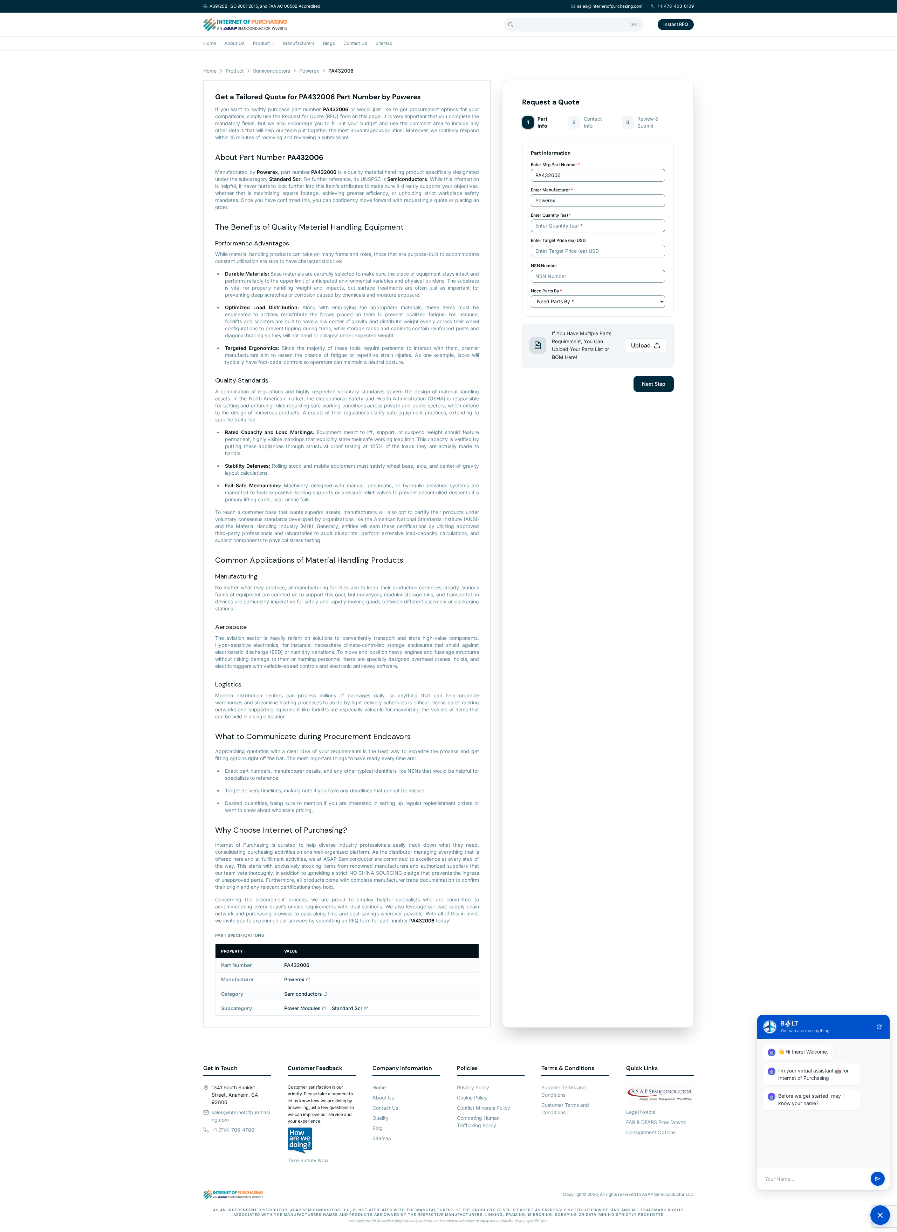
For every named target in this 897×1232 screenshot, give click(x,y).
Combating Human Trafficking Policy (478, 1121)
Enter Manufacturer (552, 189)
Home (209, 43)
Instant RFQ (675, 24)
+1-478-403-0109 (675, 6)
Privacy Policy (473, 1087)
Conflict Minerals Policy (483, 1108)
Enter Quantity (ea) (551, 215)
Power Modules (302, 1008)
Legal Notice (640, 1112)
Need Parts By (546, 290)
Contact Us (355, 43)
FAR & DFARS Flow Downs (656, 1122)
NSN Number (544, 265)
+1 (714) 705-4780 (233, 1130)
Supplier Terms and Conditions (563, 1091)
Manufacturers (299, 43)
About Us (234, 43)
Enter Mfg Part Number (555, 164)
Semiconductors (271, 71)
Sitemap (384, 43)
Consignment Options (651, 1132)
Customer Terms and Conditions (565, 1108)
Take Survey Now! (309, 1160)
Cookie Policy (472, 1098)
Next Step (653, 384)
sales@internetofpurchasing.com (610, 6)
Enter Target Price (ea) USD (558, 240)
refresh (879, 1027)
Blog (377, 1128)
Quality (380, 1118)
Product (261, 43)
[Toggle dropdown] (273, 43)
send (878, 1179)
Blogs (329, 43)
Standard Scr (347, 1008)
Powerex (309, 71)
